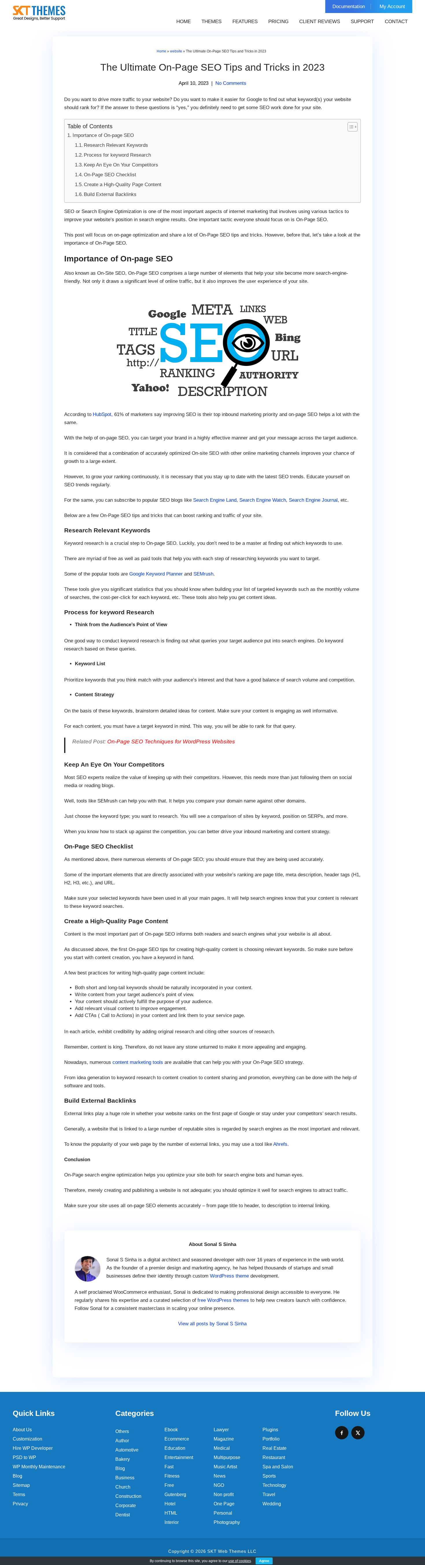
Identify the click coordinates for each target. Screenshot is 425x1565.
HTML (171, 1513)
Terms (19, 1494)
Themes (211, 21)
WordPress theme (229, 1276)
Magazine (224, 1438)
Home (183, 21)
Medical (222, 1448)
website (176, 51)
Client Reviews (319, 21)
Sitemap (21, 1485)
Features (245, 21)
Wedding (272, 1503)
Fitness (172, 1476)
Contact (396, 21)
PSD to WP (24, 1457)
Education (175, 1448)
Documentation (348, 6)
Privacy (20, 1503)
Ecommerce (177, 1438)
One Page (224, 1503)
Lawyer (221, 1429)
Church (122, 1487)
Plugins (270, 1429)
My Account (392, 6)
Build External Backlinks (110, 194)
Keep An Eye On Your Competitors (121, 165)
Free (169, 1485)
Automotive (126, 1449)
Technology (274, 1485)
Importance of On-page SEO (103, 135)
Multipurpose (227, 1457)
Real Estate (275, 1448)
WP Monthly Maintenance (39, 1466)
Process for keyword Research (117, 155)
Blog (17, 1476)
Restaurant (274, 1457)
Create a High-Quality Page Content (122, 184)
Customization (27, 1438)
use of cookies (239, 1561)
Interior (172, 1522)
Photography (227, 1522)
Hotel (170, 1503)
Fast (169, 1466)
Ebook (171, 1429)
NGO (219, 1485)
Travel (269, 1494)
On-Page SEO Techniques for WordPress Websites (171, 741)
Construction (128, 1496)
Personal (223, 1513)
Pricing (278, 21)
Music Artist (225, 1466)
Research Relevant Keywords (116, 145)
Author (122, 1440)
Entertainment (179, 1457)
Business (124, 1477)
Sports (269, 1476)
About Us (22, 1429)
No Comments (230, 83)
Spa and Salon (278, 1466)
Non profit (224, 1494)
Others (122, 1431)
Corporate (125, 1505)
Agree (264, 1561)
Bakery (122, 1459)
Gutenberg (175, 1494)
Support (362, 21)
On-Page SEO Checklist (110, 174)
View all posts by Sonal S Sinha (212, 1323)
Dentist (122, 1514)
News (220, 1476)
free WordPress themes (223, 1300)
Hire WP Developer (33, 1448)
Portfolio (271, 1438)
